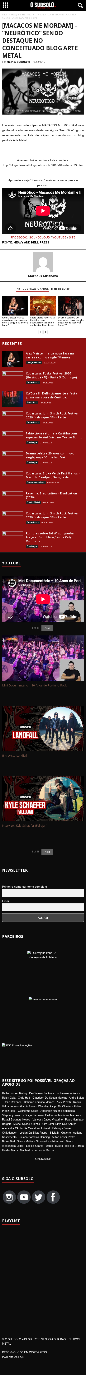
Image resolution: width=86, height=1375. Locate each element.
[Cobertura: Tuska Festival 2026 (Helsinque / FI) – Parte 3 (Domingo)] (12, 379)
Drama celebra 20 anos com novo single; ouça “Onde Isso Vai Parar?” (71, 321)
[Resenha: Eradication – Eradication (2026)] (12, 499)
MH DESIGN (16, 1356)
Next (47, 852)
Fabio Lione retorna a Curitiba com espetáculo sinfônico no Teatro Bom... (54, 435)
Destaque (32, 442)
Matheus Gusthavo (18, 61)
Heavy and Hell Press (21, 14)
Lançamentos (34, 362)
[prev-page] (40, 332)
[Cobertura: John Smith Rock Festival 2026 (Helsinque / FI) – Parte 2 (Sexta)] (12, 519)
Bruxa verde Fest (36, 482)
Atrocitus (32, 402)
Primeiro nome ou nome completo (24, 886)
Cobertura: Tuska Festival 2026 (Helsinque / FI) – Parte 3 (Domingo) (51, 375)
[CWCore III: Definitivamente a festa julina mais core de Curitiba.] (12, 399)
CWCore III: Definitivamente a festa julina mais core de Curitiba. (51, 395)
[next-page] (45, 332)
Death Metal (33, 502)
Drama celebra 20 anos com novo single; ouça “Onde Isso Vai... (50, 455)
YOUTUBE (59, 237)
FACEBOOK (19, 237)
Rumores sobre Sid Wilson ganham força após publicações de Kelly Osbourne (51, 537)
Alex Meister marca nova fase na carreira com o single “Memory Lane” (15, 321)
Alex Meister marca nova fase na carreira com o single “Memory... (50, 355)
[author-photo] (43, 262)
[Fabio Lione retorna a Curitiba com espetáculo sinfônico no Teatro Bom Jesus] (43, 306)
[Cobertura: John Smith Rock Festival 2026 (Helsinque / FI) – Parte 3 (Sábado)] (12, 419)
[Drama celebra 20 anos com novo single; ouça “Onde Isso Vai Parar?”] (71, 306)
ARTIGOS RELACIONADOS (33, 289)
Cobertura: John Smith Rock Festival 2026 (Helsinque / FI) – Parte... (52, 415)
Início (4, 14)
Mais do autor (60, 289)
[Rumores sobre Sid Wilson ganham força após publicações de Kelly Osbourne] (12, 537)
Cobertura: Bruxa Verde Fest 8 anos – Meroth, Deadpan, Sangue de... (53, 475)
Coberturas (33, 382)
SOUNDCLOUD (39, 237)
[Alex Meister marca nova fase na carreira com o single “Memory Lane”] (15, 306)
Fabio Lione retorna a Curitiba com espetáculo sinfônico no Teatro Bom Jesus (42, 321)
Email (5, 901)
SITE (72, 237)
